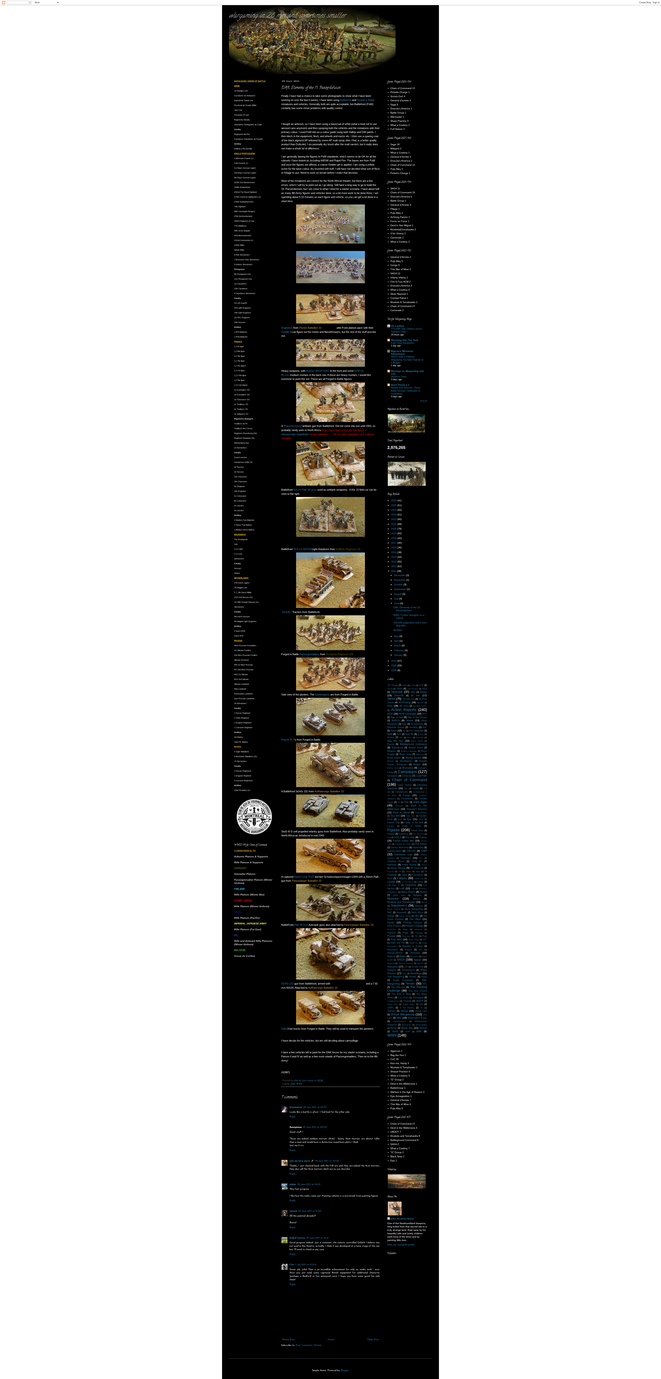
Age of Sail (397, 717)
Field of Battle (411, 826)
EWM (421, 819)
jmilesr (293, 1184)
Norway (391, 916)
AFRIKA (397, 630)
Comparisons (401, 792)
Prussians (406, 936)
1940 (412, 692)
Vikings (404, 1010)
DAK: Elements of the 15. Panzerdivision (407, 609)
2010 (394, 660)
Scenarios (392, 966)
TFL (425, 984)
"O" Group (392, 685)
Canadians (392, 776)
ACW (390, 713)
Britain (416, 764)
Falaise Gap (393, 822)
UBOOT (420, 1001)
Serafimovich (408, 970)
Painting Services (412, 922)
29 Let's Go (409, 699)
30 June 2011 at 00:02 (315, 1127)
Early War (410, 816)
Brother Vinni (392, 768)
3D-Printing (404, 702)
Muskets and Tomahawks (401, 902)
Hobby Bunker (409, 865)
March (398, 645)
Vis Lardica (397, 326)
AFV (424, 714)
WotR (407, 1032)
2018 (394, 538)
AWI (401, 737)
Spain (424, 977)
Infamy (408, 871)
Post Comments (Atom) (308, 1345)
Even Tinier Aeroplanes (402, 343)
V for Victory (407, 1008)
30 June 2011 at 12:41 (317, 1238)
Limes (420, 882)
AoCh (394, 730)
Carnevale (407, 776)
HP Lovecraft (416, 868)
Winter (393, 1028)
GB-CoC (411, 850)
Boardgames (406, 761)
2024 (394, 510)
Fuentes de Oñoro (403, 844)
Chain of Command (409, 780)
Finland (391, 834)
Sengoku (391, 970)
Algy (404, 724)
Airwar (409, 720)
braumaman (296, 1107)
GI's (421, 858)
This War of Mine (401, 994)
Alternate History (395, 727)
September (400, 589)
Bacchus (419, 737)
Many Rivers (408, 891)
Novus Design (405, 916)
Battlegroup (397, 747)
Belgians (391, 751)
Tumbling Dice (393, 1001)
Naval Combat (393, 909)
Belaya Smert (416, 747)
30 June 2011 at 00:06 (327, 1161)
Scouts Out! (418, 967)
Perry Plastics (394, 926)
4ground (420, 702)
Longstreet (410, 885)
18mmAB (397, 692)
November (400, 579)
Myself (424, 902)
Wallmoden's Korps (417, 1018)
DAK (293, 1084)
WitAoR (423, 1028)
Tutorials (407, 1001)
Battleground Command (413, 744)
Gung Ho (417, 861)
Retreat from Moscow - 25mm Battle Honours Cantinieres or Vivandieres (406, 390)
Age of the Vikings (417, 717)
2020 (394, 528)
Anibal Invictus (297, 1238)
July (396, 598)
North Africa (417, 912)
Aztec (409, 737)
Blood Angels (394, 758)
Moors (416, 898)
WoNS (395, 1031)
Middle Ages (399, 895)
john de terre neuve (304, 1081)
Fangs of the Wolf (413, 822)
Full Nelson (421, 844)
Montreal (392, 898)
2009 (394, 665)
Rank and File (398, 943)
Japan (404, 875)
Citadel (415, 788)
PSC (416, 936)
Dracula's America (417, 809)
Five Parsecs (418, 834)
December (400, 575)
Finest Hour (417, 830)
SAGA (401, 959)
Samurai (390, 963)
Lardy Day (419, 878)
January (398, 655)
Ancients (413, 727)
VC (421, 1008)
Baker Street (417, 741)
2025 (394, 505)
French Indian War (403, 840)
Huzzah (390, 871)
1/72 (421, 685)
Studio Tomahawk (403, 980)
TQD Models (403, 998)
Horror (424, 865)
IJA (399, 871)
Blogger (344, 1370)
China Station (405, 785)
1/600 (404, 685)
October (398, 584)
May (396, 636)
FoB (389, 837)
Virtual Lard (421, 1011)
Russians (414, 956)
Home (331, 1339)
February (399, 650)
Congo (406, 795)
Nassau (419, 906)
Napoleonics (399, 905)
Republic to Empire (412, 946)
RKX (421, 950)
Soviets (412, 977)
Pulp (424, 936)
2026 (394, 500)
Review (408, 950)
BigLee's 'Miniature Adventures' (402, 352)
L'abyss (402, 878)
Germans (406, 858)
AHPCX (396, 720)
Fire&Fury (403, 834)
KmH (389, 878)
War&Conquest (399, 1021)
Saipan (417, 959)
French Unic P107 (304, 876)
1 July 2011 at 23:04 (305, 1264)
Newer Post (288, 1339)
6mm (390, 705)
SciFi (406, 967)
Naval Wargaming (414, 909)
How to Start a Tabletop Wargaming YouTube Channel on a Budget (407, 359)
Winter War (407, 1028)
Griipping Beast (395, 861)
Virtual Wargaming (403, 1014)
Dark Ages (420, 802)
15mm (399, 689)
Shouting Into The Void (404, 340)
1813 (424, 689)
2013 (394, 561)
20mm (423, 692)
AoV (399, 734)
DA (399, 802)
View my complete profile (401, 1244)
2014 (394, 557)
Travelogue (417, 997)
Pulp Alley (396, 939)
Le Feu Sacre (407, 882)
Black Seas (405, 754)
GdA (424, 850)
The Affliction (398, 987)
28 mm (415, 695)
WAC (399, 1017)
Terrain (410, 983)
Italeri (418, 871)
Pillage (405, 929)
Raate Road (413, 940)
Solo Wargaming (395, 977)
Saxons (420, 963)
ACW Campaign (407, 713)
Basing (390, 744)
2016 (394, 547)
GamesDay (418, 847)
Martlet (423, 892)
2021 (394, 524)
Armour (421, 734)
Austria (390, 737)
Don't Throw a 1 (400, 384)
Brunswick (407, 767)
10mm (389, 689)
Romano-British (395, 953)
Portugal (419, 933)
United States (409, 1004)
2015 (394, 552)
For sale (410, 837)
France (423, 837)
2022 (394, 519)
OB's (417, 916)
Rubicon (391, 956)
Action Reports (404, 710)
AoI (404, 731)
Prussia (391, 936)
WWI (419, 1031)
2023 (394, 514)
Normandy (402, 912)
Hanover (392, 864)
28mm (391, 698)
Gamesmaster (394, 851)
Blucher (390, 761)
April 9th (409, 734)
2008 (394, 670)
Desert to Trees (398, 376)
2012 (394, 566)
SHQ (404, 973)
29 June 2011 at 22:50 (315, 1107)
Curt (292, 1264)
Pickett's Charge (414, 925)
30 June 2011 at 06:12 (308, 1184)
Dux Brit (395, 815)
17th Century (412, 689)
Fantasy (390, 826)
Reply (293, 1116)
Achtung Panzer (420, 706)
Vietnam (391, 1011)
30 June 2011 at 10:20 (309, 1211)
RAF (425, 940)
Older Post (373, 1339)
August (398, 594)
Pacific (390, 922)
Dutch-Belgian (421, 813)
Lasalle (391, 881)
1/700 (413, 685)
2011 (394, 571)
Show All (423, 401)
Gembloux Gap (403, 854)
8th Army (404, 706)
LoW (413, 889)
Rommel (415, 952)
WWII (299, 1084)
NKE (389, 912)
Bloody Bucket (413, 757)
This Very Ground (417, 991)
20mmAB (398, 695)
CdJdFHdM (421, 776)
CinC (406, 788)
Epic (409, 819)
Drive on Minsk (401, 812)
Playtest (391, 933)
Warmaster (406, 1025)
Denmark (399, 806)
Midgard (417, 895)
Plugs (405, 933)
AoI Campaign (416, 731)
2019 (394, 533)
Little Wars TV (393, 885)
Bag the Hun (395, 740)
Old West (415, 919)
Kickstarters (417, 875)
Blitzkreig (420, 754)
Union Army (392, 1004)
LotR (402, 888)
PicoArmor (391, 929)
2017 (394, 542)
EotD (400, 819)
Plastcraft (418, 929)
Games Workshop (399, 847)
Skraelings (416, 973)
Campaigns (407, 772)
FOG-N (397, 837)
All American (417, 724)
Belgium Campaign (409, 751)
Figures (393, 830)
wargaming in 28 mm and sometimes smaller (287, 16)
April (397, 640)
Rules (403, 956)
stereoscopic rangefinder (295, 434)
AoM (389, 734)
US (421, 1004)
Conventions (407, 798)
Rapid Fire (413, 943)
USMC (390, 1008)
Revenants (392, 950)
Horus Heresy (398, 868)
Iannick (293, 1211)
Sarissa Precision (405, 963)
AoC (425, 727)
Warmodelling (421, 1025)
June (397, 603)
